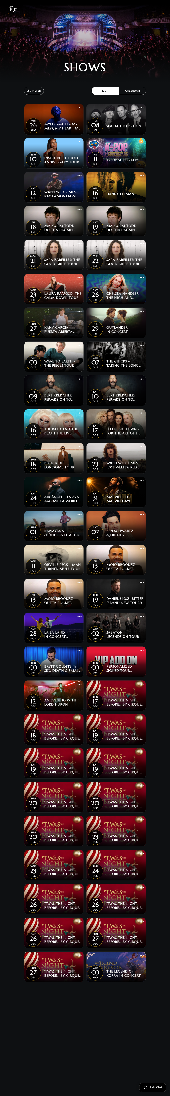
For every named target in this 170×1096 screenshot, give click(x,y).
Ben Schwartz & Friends (119, 533)
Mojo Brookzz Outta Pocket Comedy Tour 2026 (124, 567)
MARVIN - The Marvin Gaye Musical (118, 499)
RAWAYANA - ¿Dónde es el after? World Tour (62, 533)
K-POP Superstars (122, 160)
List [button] (105, 91)
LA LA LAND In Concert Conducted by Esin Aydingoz (62, 634)
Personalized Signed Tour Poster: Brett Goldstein (119, 668)
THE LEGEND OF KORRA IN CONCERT (123, 973)
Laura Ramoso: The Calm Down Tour (63, 296)
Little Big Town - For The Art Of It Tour (123, 431)
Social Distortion (123, 126)
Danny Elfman (120, 194)
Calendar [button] (132, 91)
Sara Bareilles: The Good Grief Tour (62, 262)
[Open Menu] (157, 10)
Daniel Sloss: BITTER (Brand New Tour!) (124, 601)
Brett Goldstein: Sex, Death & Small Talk (62, 668)
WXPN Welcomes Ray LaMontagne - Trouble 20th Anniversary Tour (62, 194)
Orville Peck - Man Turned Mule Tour (62, 567)
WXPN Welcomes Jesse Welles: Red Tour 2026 (122, 465)
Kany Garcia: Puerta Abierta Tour (58, 330)
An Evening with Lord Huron (60, 702)
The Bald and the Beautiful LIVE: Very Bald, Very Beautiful (61, 431)
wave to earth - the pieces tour (59, 363)
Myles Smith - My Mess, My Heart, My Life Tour (62, 126)
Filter (36, 91)
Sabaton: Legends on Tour (122, 634)
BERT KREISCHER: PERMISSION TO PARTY (58, 397)
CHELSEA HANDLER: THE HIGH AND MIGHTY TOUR (123, 296)
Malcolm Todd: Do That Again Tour (60, 228)
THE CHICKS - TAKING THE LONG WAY (122, 363)
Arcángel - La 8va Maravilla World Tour (61, 499)
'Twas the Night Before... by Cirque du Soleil (123, 702)
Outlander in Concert (117, 330)
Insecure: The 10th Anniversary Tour (62, 160)
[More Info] (80, 108)
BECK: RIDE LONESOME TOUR (59, 465)
